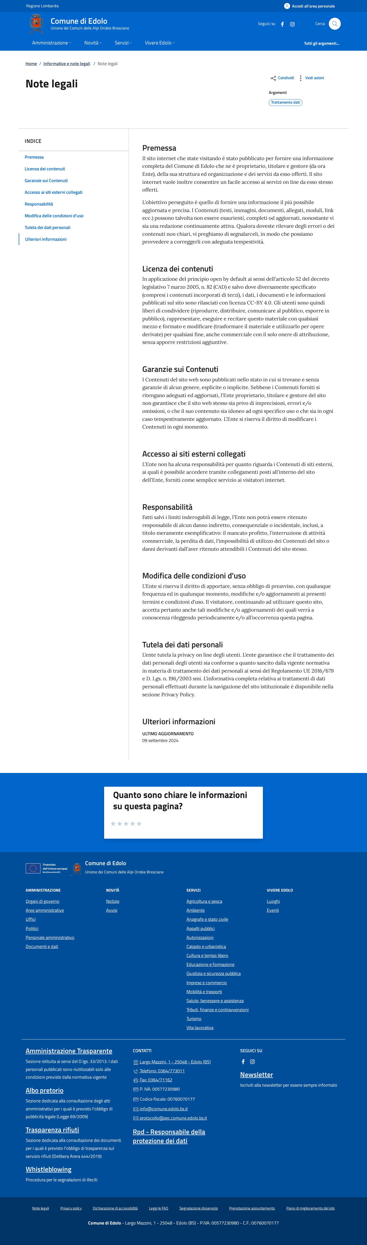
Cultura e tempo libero (207, 955)
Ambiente (195, 910)
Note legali (40, 1208)
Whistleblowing (48, 1169)
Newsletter (256, 1074)
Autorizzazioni (199, 937)
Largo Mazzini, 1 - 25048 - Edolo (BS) (186, 1061)
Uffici (31, 919)
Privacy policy (71, 1208)
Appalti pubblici (200, 928)
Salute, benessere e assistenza (215, 1000)
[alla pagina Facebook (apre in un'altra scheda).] (280, 23)
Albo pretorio (44, 1090)
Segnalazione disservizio (199, 1208)
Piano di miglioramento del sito (310, 1208)
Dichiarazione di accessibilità (115, 1208)
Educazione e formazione (210, 964)
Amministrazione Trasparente (69, 1050)
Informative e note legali (66, 63)
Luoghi (273, 901)
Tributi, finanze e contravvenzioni (217, 1009)
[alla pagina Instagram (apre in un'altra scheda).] (290, 23)
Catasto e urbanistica (206, 946)
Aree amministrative (45, 910)
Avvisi (111, 910)
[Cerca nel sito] (335, 24)
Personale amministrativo (50, 937)
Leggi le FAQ (158, 1208)
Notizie (112, 901)
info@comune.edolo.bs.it (163, 1108)
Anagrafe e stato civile (207, 919)
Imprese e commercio (206, 982)
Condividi (285, 78)
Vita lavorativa (199, 1027)
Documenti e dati (42, 946)
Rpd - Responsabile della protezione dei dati (169, 1136)
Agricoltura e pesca (204, 901)
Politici (32, 928)
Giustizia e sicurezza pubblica (213, 973)
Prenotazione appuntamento (252, 1208)
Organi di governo (42, 901)
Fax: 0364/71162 (155, 1079)
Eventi (273, 910)
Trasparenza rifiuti (52, 1129)
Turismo (193, 1018)
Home (31, 63)
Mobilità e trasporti (204, 991)
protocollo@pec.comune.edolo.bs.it (173, 1118)
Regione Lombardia (42, 5)
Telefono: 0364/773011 (162, 1070)
